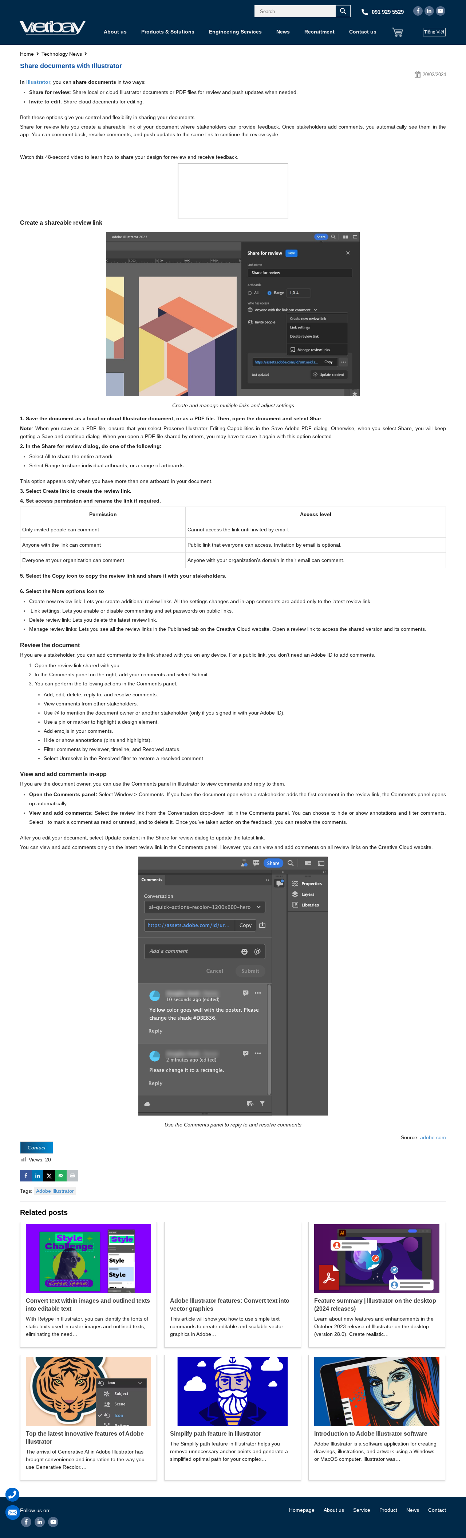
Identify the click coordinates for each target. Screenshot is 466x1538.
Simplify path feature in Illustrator (215, 1434)
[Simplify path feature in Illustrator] (232, 1391)
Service (361, 1510)
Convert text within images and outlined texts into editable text (88, 1305)
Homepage (302, 1510)
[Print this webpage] (72, 1175)
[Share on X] (49, 1175)
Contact (437, 1510)
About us (115, 32)
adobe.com (433, 1137)
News (283, 32)
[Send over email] (61, 1175)
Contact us (362, 32)
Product (388, 1510)
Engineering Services (235, 32)
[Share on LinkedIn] (37, 1175)
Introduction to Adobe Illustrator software (370, 1434)
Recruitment (319, 32)
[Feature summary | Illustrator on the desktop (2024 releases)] (376, 1258)
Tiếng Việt (434, 32)
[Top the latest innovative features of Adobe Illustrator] (88, 1391)
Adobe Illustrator (55, 1191)
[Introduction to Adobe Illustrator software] (376, 1391)
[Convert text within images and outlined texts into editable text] (88, 1258)
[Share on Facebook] (26, 1175)
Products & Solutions (167, 32)
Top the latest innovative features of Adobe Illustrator (85, 1438)
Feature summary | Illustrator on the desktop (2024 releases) (375, 1305)
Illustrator (38, 82)
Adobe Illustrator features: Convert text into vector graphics (229, 1305)
